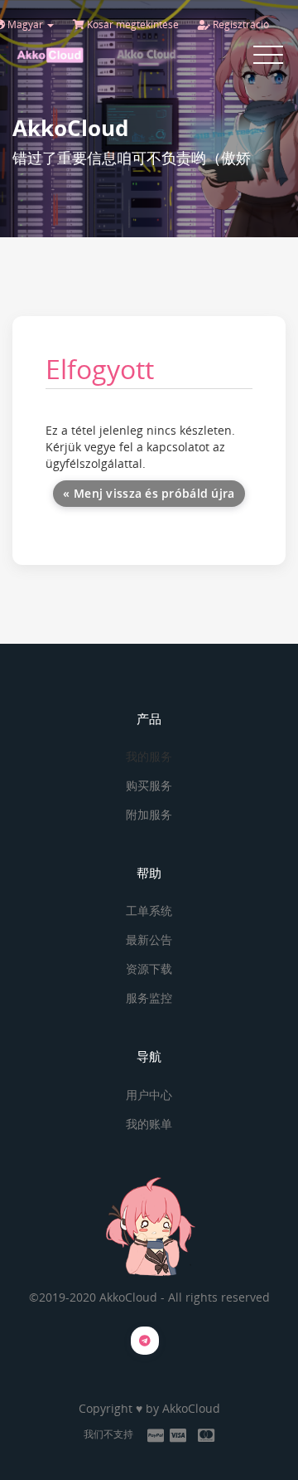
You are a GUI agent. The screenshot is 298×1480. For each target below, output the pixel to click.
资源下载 (149, 968)
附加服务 (149, 814)
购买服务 (149, 785)
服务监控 (149, 997)
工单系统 (149, 910)
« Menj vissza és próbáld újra (148, 493)
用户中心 (149, 1095)
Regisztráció (239, 24)
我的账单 (149, 1124)
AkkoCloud (191, 1408)
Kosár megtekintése (131, 24)
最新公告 (149, 939)
